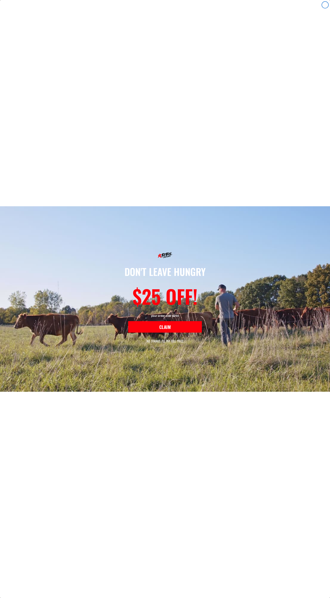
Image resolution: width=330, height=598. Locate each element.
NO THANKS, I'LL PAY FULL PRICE (165, 341)
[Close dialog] (325, 5)
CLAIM (165, 326)
